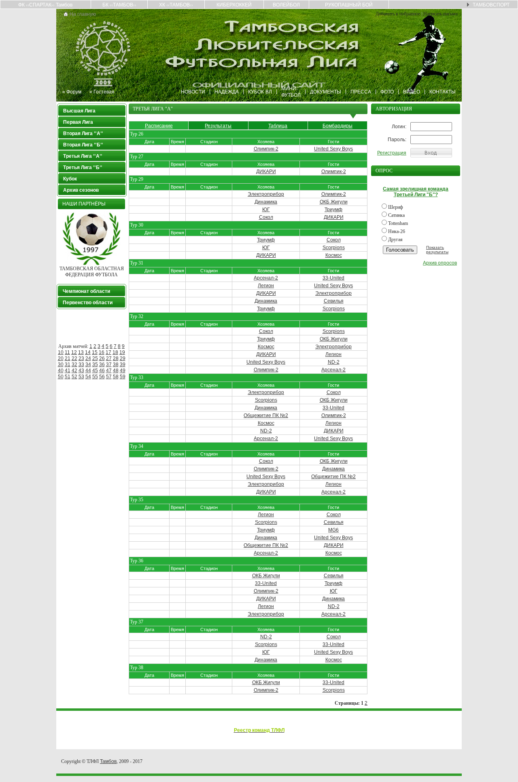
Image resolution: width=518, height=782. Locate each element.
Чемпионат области (86, 291)
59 (122, 376)
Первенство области (88, 302)
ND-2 (334, 362)
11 (67, 352)
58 (116, 376)
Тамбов (108, 761)
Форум (73, 91)
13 (81, 352)
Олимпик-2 (266, 149)
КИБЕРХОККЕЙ (234, 4)
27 (109, 358)
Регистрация (391, 153)
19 (122, 352)
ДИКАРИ (266, 171)
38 (116, 364)
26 (102, 358)
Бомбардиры (337, 125)
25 (95, 358)
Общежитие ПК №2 (266, 415)
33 (81, 364)
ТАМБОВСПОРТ (491, 4)
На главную (83, 14)
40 (61, 370)
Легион (266, 285)
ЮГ (266, 209)
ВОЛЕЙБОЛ (286, 4)
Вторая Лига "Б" (83, 144)
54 (88, 376)
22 (74, 358)
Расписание (159, 125)
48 (116, 370)
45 (95, 370)
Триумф (333, 209)
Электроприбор (266, 194)
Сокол (266, 217)
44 (88, 370)
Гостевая (104, 91)
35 (95, 364)
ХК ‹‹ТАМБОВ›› (176, 4)
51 (67, 376)
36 (102, 364)
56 (102, 376)
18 (115, 352)
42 (74, 370)
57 (109, 376)
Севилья (334, 301)
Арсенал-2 (266, 278)
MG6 (333, 530)
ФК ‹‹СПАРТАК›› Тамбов (45, 4)
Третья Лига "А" (82, 156)
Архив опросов (440, 263)
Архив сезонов (81, 189)
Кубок (70, 178)
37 (109, 364)
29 (122, 358)
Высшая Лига (79, 110)
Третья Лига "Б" (82, 167)
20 (61, 358)
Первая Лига (78, 122)
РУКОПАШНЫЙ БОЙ (349, 4)
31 (67, 364)
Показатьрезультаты (437, 249)
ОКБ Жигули (334, 202)
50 (61, 376)
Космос (333, 255)
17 (108, 352)
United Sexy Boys (333, 149)
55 (95, 376)
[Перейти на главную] (66, 14)
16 (101, 352)
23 (81, 358)
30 (61, 364)
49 (122, 370)
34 (88, 364)
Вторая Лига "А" (83, 133)
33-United (333, 278)
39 (122, 364)
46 (102, 370)
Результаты (218, 125)
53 (81, 376)
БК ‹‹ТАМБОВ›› (119, 4)
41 (67, 370)
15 (95, 352)
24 (88, 358)
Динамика (266, 202)
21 (67, 358)
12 (74, 352)
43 (81, 370)
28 (116, 358)
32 (74, 364)
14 (88, 352)
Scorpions (334, 247)
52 (74, 376)
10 (61, 352)
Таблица (277, 125)
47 (109, 370)
